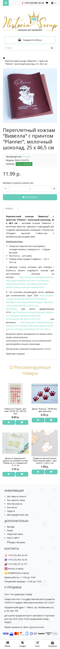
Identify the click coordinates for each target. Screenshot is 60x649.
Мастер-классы (14, 503)
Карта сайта (13, 537)
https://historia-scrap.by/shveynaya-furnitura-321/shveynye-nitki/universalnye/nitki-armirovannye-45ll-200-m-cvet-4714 (30, 315)
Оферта (11, 511)
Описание (11, 208)
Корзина (52, 646)
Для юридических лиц (17, 514)
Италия (26, 156)
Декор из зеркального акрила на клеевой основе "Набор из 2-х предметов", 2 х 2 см (15, 461)
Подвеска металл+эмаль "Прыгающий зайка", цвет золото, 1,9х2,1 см (44, 460)
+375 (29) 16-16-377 (17, 564)
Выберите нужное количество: (18, 182)
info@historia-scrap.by (18, 573)
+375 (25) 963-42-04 (34, 2)
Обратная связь (15, 534)
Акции (10, 530)
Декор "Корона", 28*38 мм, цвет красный (44, 410)
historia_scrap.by (15, 568)
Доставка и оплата (16, 496)
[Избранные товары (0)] (47, 2)
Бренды (10, 526)
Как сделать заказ (16, 500)
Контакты (12, 507)
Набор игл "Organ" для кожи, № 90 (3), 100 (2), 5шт (15, 411)
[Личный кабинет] (53, 2)
